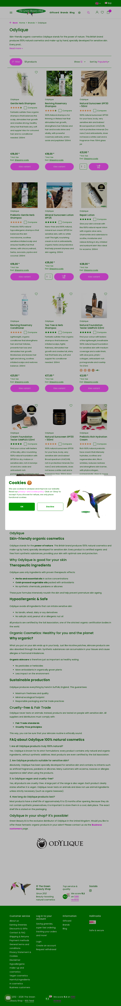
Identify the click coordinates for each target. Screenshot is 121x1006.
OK (21, 506)
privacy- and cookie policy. (31, 491)
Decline (50, 506)
